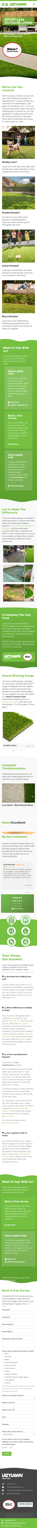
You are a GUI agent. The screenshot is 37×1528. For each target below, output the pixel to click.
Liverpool (13, 526)
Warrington (6, 528)
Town (4, 1417)
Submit (6, 1454)
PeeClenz (10, 1116)
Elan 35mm (23, 1023)
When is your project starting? (13, 1395)
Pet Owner (7, 1357)
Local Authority (9, 1380)
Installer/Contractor (10, 1374)
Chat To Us (14, 402)
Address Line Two (8, 1410)
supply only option (10, 702)
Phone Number (8, 1324)
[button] (6, 4)
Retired (6, 1359)
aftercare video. (12, 1123)
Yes (5, 1447)
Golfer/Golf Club (10, 1365)
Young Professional (10, 1362)
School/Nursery (9, 1368)
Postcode (6, 1424)
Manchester (29, 526)
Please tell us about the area (12, 1339)
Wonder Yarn (15, 1021)
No (11, 1447)
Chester (21, 526)
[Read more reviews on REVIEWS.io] (17, 909)
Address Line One (9, 1403)
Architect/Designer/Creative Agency (16, 1377)
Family (6, 1354)
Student (7, 1371)
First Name (6, 1310)
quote (13, 998)
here (28, 985)
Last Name (6, 1317)
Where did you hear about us (13, 1431)
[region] (17, 875)
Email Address (7, 1331)
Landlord (7, 1383)
